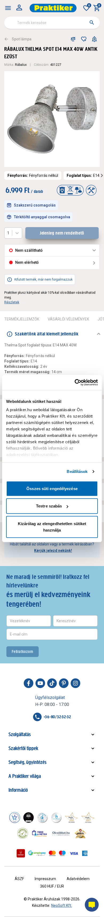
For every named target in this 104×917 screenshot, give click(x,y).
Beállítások (77, 471)
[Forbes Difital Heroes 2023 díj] (28, 817)
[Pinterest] (64, 683)
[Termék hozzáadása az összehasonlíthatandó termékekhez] (73, 39)
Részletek (11, 302)
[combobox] (52, 23)
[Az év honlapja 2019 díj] (56, 817)
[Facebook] (28, 683)
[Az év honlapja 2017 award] (88, 817)
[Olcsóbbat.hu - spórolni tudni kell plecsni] (61, 833)
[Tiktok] (52, 683)
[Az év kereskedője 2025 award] (80, 833)
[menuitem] (8, 8)
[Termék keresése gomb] (92, 22)
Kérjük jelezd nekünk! (53, 550)
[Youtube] (40, 683)
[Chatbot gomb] (92, 905)
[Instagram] (75, 683)
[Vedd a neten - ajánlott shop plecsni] (39, 833)
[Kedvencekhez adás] (83, 39)
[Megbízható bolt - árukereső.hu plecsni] (22, 833)
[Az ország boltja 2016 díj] (71, 817)
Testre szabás (49, 506)
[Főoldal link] (53, 8)
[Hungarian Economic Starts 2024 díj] (14, 817)
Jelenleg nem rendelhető (62, 233)
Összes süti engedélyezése (52, 488)
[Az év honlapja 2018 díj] (42, 817)
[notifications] (94, 39)
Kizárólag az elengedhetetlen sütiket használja (52, 526)
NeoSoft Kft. (61, 905)
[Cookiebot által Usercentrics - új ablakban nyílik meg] (75, 382)
